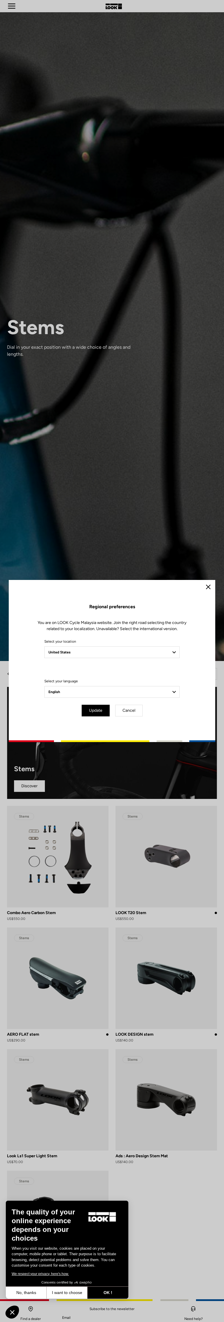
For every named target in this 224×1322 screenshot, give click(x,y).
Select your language (61, 681)
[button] (12, 1312)
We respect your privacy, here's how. (40, 1274)
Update (95, 710)
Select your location (60, 641)
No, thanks (26, 1292)
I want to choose (67, 1292)
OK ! (108, 1292)
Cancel (129, 710)
